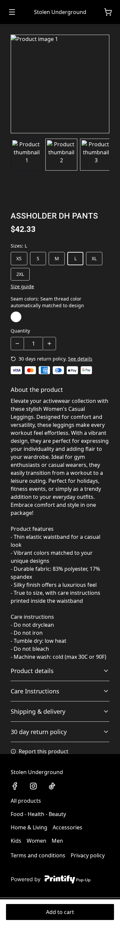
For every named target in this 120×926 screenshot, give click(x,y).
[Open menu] (12, 12)
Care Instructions (35, 691)
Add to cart (60, 912)
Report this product (43, 751)
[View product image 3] (96, 155)
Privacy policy (88, 855)
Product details (32, 671)
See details (80, 359)
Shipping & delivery (38, 711)
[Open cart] (108, 12)
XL (94, 258)
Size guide (22, 286)
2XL (20, 274)
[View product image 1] (27, 155)
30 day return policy (39, 732)
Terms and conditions (38, 855)
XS (19, 258)
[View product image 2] (61, 155)
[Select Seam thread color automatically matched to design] (16, 317)
